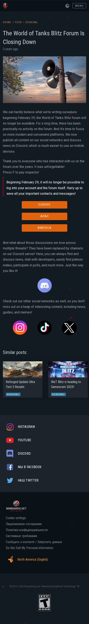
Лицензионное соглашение (24, 524)
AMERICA (44, 227)
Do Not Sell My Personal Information (29, 548)
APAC (44, 216)
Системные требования (21, 536)
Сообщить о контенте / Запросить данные (34, 542)
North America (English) (32, 559)
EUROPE (44, 204)
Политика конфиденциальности (27, 530)
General (32, 22)
